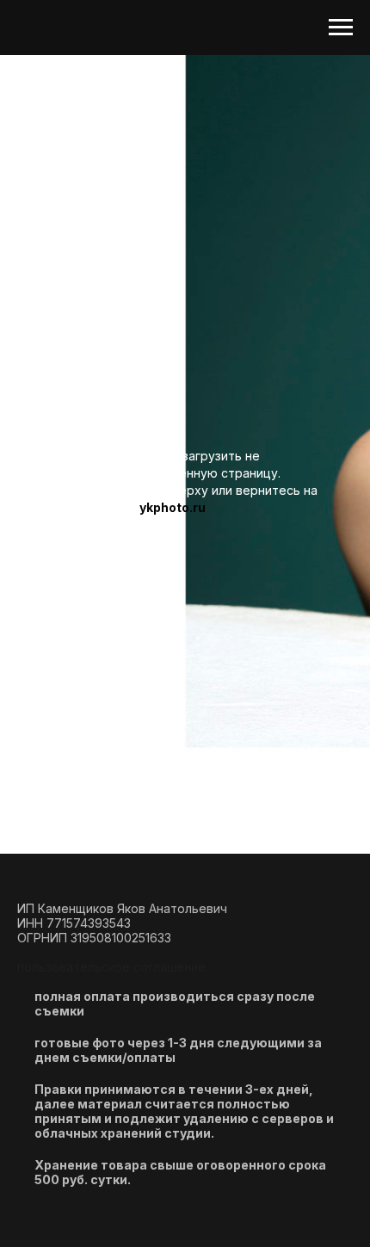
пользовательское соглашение (111, 967)
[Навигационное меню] (341, 27)
